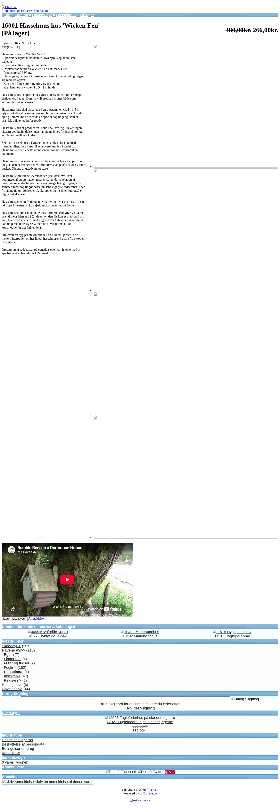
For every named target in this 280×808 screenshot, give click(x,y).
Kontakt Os (11, 753)
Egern (9, 655)
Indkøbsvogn (13, 758)
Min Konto (40, 10)
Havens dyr (42, 15)
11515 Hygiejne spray (232, 636)
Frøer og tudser (16, 663)
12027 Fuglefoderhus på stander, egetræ (140, 722)
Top (7, 15)
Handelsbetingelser (17, 740)
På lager (87, 15)
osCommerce (148, 793)
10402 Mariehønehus (140, 636)
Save (171, 772)
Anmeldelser (36, 618)
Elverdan (152, 789)
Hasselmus (66, 15)
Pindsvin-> (12, 680)
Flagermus (12, 659)
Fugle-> (10, 667)
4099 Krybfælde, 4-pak (48, 636)
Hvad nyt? (11, 713)
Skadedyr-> (11, 646)
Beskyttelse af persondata (23, 744)
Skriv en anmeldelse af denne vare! (63, 782)
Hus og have (12, 685)
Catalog (21, 15)
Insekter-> (12, 676)
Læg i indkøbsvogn (14, 618)
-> (13, 650)
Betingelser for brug (18, 749)
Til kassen (26, 10)
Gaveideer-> (12, 689)
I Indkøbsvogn (11, 10)
